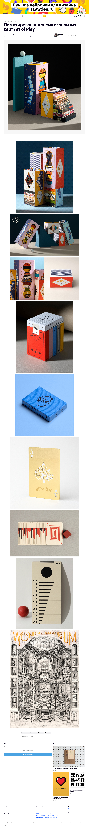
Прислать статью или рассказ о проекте (74, 809)
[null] (25, 733)
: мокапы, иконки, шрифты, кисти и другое (47, 815)
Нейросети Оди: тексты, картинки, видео (76, 815)
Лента (7, 16)
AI (4, 16)
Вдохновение (25, 736)
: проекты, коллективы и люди (45, 811)
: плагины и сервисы (43, 813)
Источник (23, 139)
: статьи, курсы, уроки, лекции (45, 808)
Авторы (18, 16)
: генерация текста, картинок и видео (46, 817)
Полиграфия (32, 736)
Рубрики (13, 16)
